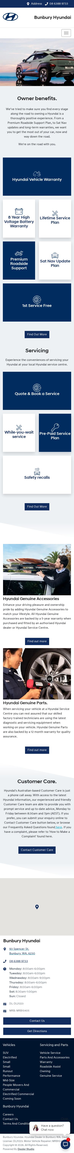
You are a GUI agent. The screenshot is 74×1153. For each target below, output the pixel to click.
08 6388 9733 (59, 3)
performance (11, 1075)
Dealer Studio (26, 1149)
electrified (10, 1057)
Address (36, 3)
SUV (6, 1053)
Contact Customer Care (37, 850)
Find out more (37, 641)
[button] (66, 33)
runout (8, 1071)
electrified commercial (18, 1094)
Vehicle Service (50, 1053)
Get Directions (37, 1031)
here (58, 827)
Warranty (46, 1062)
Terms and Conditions (18, 1123)
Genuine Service (51, 1075)
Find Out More (37, 334)
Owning (45, 1071)
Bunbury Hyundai (52, 17)
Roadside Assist (50, 1066)
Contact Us (37, 1021)
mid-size (9, 1080)
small (6, 1062)
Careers (8, 1114)
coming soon (12, 1098)
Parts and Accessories (54, 1057)
